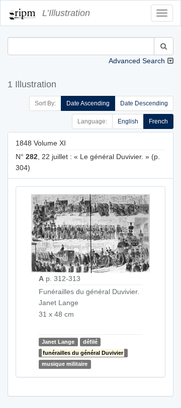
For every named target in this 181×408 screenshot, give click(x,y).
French (158, 121)
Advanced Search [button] (137, 61)
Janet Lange (58, 342)
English (128, 121)
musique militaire (64, 364)
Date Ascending (88, 103)
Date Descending (144, 103)
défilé (90, 342)
